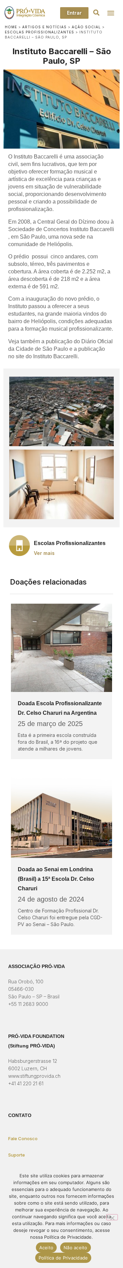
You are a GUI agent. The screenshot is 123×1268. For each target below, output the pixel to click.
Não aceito (75, 1247)
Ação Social (86, 27)
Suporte (16, 1155)
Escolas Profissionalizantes (39, 32)
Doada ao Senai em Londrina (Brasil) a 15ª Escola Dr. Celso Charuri (56, 878)
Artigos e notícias (44, 27)
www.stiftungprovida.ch (34, 1076)
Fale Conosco (23, 1138)
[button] (96, 12)
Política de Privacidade (63, 1258)
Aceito (46, 1247)
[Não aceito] (112, 1217)
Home (11, 27)
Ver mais (44, 553)
